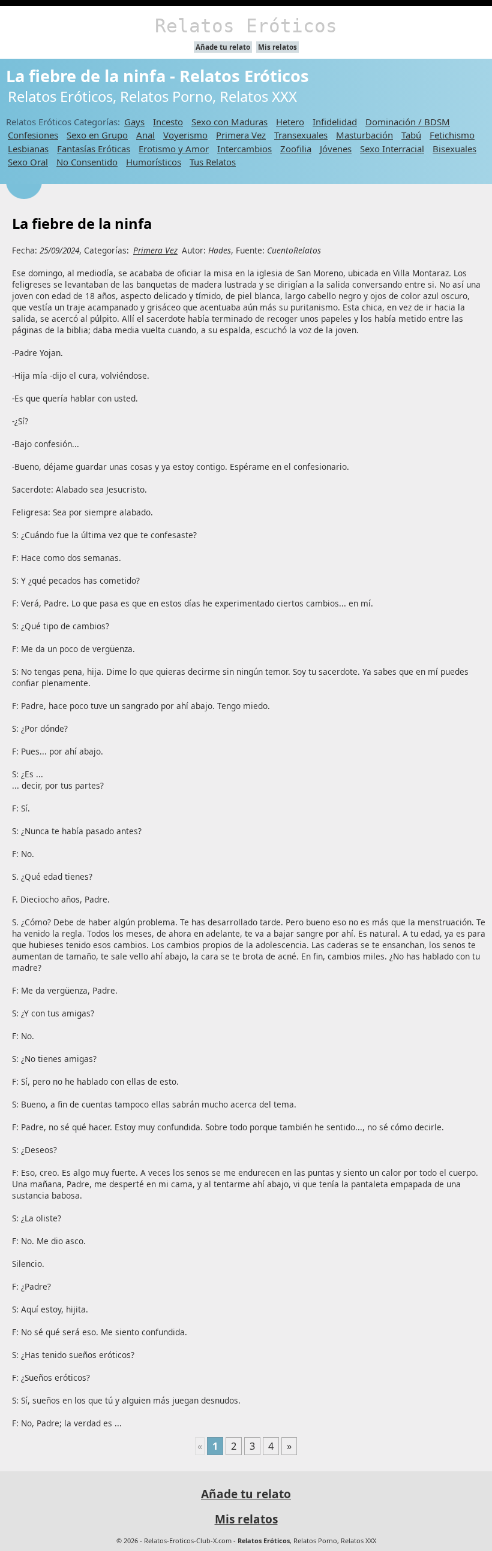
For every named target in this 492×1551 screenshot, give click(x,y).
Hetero (290, 122)
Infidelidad (335, 122)
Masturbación (364, 135)
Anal (145, 135)
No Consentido (87, 162)
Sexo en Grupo (97, 135)
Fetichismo (452, 135)
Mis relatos (277, 47)
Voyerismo (185, 135)
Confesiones (33, 135)
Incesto (168, 122)
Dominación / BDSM (407, 122)
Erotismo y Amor (174, 149)
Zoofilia (295, 149)
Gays (134, 122)
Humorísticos (153, 162)
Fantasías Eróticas (93, 149)
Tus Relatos (213, 162)
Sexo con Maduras (229, 122)
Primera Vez (241, 135)
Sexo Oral (28, 162)
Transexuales (301, 135)
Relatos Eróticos (246, 26)
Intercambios (244, 149)
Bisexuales (454, 149)
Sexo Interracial (392, 149)
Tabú (411, 135)
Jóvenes (336, 149)
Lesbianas (28, 149)
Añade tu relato (223, 47)
